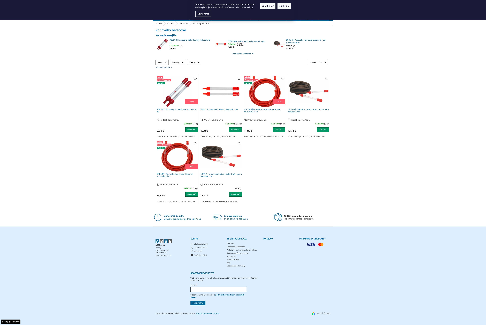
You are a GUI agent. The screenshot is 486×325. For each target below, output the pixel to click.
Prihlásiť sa (197, 303)
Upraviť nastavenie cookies (207, 313)
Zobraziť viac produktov (241, 53)
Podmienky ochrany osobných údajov (242, 250)
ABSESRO (198, 251)
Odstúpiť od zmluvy (10, 322)
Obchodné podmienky (236, 246)
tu (252, 7)
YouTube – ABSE (200, 255)
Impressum (231, 256)
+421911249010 (200, 247)
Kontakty (230, 243)
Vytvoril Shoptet (324, 313)
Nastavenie (203, 13)
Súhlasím (284, 6)
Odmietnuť (268, 6)
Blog (228, 262)
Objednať (191, 130)
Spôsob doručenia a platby (238, 253)
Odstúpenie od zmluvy (236, 266)
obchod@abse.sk (201, 244)
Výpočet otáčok (233, 259)
